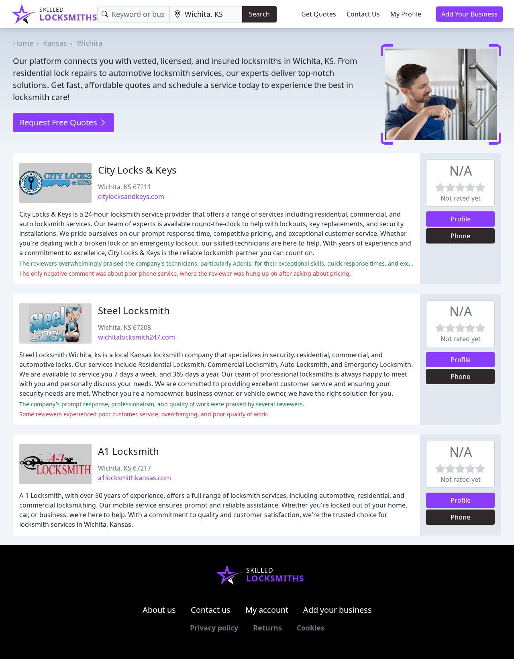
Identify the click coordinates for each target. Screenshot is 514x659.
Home (23, 43)
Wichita (89, 43)
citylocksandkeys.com (131, 196)
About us (159, 609)
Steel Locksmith (134, 310)
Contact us (210, 609)
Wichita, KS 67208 (124, 327)
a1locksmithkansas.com (134, 477)
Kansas (55, 43)
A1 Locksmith (128, 451)
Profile (461, 219)
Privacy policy (214, 627)
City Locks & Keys (137, 169)
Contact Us (363, 14)
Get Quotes (318, 14)
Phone (460, 235)
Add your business (337, 609)
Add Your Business (469, 14)
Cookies (310, 627)
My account (266, 609)
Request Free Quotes (59, 122)
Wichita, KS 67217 (124, 468)
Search (259, 14)
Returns (267, 627)
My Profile (405, 14)
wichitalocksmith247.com (136, 337)
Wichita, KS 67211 (124, 186)
